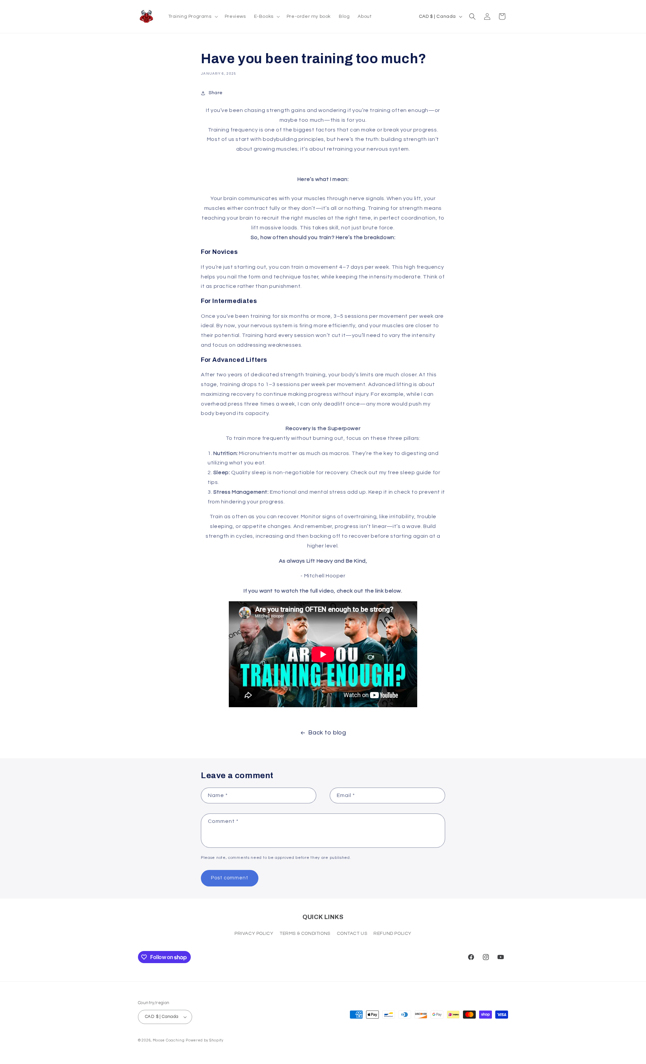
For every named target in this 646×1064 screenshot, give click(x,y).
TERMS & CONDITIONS (305, 933)
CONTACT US (352, 933)
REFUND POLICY (392, 933)
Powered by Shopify (204, 1040)
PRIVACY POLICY (254, 933)
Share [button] (216, 92)
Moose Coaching (169, 1040)
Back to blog (327, 732)
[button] (192, 16)
